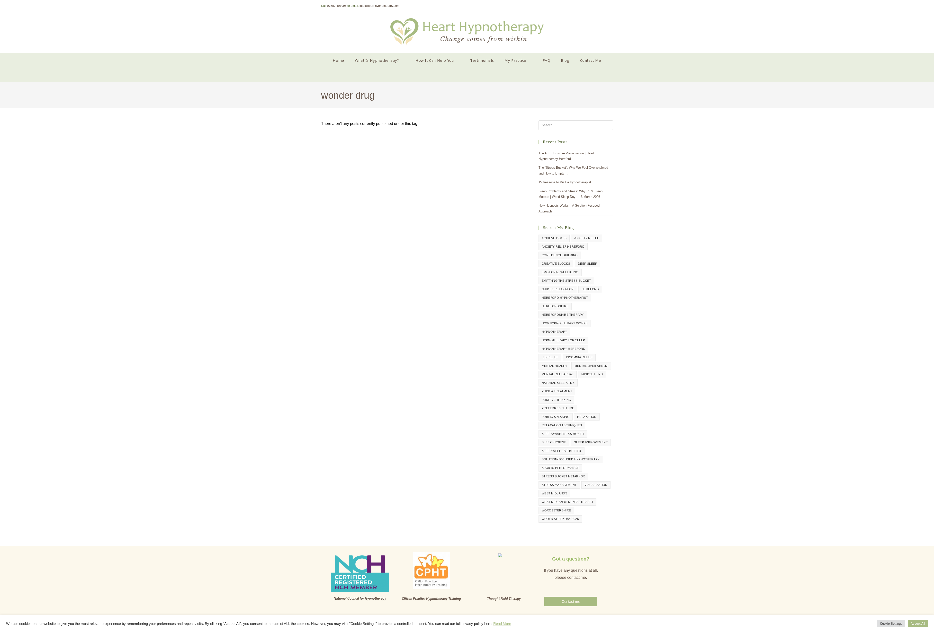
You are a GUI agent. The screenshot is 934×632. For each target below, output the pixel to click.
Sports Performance (560, 468)
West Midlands (554, 493)
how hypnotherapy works (565, 323)
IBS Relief (550, 357)
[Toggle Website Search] (467, 75)
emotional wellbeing (560, 272)
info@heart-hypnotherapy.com (379, 6)
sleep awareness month (563, 434)
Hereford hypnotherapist (565, 297)
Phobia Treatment (557, 391)
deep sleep (587, 263)
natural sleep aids (558, 383)
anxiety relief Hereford (563, 246)
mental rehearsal (558, 374)
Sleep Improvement (591, 442)
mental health (554, 366)
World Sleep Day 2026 (560, 519)
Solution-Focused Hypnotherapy (571, 459)
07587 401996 (337, 6)
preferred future (558, 408)
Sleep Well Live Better (561, 451)
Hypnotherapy (554, 332)
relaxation (586, 417)
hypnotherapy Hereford (563, 349)
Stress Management (559, 485)
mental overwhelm (591, 366)
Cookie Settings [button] (891, 623)
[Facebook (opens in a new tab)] (611, 6)
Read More (502, 624)
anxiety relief (586, 238)
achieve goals (554, 238)
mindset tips (592, 374)
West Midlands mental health (567, 502)
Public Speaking (555, 417)
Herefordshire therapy (563, 314)
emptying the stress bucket (566, 280)
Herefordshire (555, 306)
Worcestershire (556, 510)
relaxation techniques (562, 425)
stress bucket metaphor (563, 476)
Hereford (590, 289)
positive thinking (556, 400)
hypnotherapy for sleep (563, 340)
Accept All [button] (918, 623)
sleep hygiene (554, 442)
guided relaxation (558, 289)
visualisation (595, 485)
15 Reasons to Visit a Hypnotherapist (565, 182)
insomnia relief (579, 357)
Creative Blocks (556, 263)
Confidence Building (560, 255)
